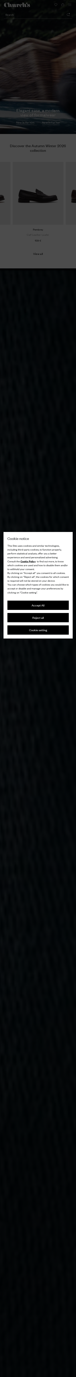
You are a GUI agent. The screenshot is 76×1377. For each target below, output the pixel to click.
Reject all (38, 618)
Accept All (38, 605)
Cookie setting (38, 630)
